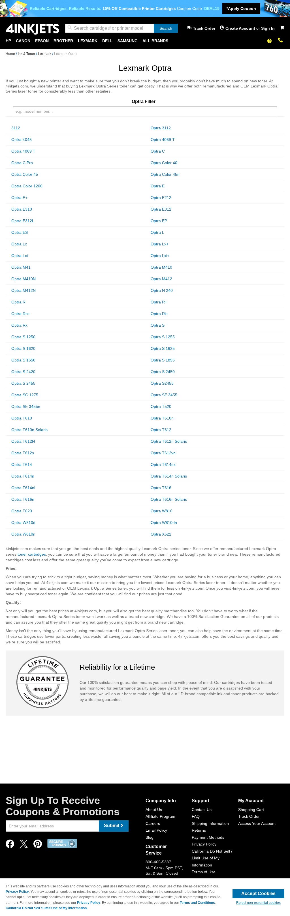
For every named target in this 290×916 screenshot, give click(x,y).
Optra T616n (22, 499)
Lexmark (45, 54)
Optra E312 (161, 209)
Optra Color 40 (164, 162)
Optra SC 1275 (24, 395)
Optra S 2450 (163, 371)
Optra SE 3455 (164, 395)
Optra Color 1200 (26, 186)
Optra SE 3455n (25, 406)
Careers (153, 823)
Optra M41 (21, 267)
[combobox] (121, 28)
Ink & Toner (27, 54)
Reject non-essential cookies (258, 903)
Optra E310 (21, 209)
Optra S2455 (162, 383)
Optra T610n (162, 418)
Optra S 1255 (163, 337)
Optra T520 (161, 406)
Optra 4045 (21, 139)
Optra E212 (161, 197)
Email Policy (156, 830)
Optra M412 (161, 279)
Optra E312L (22, 221)
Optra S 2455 (23, 383)
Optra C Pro (22, 162)
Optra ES (19, 232)
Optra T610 (21, 418)
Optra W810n (23, 534)
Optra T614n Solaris (169, 476)
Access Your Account (257, 823)
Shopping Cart (251, 809)
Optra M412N (23, 290)
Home (11, 54)
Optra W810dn (164, 522)
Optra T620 (21, 511)
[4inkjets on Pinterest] (37, 845)
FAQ (196, 816)
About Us (154, 809)
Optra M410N (23, 279)
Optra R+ (159, 302)
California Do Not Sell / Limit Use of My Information (212, 858)
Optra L (157, 232)
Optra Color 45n (165, 174)
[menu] (145, 41)
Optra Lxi (19, 255)
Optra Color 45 (24, 174)
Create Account (240, 28)
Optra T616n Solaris (169, 499)
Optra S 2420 (23, 371)
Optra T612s (22, 453)
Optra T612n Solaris (169, 441)
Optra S (158, 325)
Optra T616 (161, 487)
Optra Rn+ (20, 313)
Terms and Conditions (197, 903)
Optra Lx (19, 244)
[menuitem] (8, 41)
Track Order (204, 28)
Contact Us (202, 809)
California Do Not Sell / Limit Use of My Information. (47, 908)
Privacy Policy (204, 844)
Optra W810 (161, 511)
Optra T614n (22, 476)
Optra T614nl (23, 487)
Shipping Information (210, 823)
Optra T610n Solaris (29, 429)
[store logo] (32, 29)
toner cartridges (32, 554)
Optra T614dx (163, 464)
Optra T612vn (163, 453)
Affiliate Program (160, 816)
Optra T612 (161, 429)
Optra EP (159, 221)
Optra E (158, 186)
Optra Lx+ (160, 244)
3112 (15, 128)
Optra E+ (19, 197)
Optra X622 (161, 534)
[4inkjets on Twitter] (24, 845)
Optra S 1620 (23, 348)
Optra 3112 (161, 128)
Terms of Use (204, 872)
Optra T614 (21, 464)
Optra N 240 (162, 290)
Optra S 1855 (163, 360)
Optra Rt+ (159, 313)
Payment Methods (208, 837)
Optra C (158, 151)
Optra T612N (23, 441)
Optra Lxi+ (160, 255)
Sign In (268, 28)
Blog (149, 837)
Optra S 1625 (163, 348)
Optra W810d (23, 522)
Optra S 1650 (23, 360)
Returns (199, 830)
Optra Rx (19, 325)
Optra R (18, 302)
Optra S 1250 (23, 337)
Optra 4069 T (163, 139)
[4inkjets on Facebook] (10, 845)
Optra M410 (161, 267)
